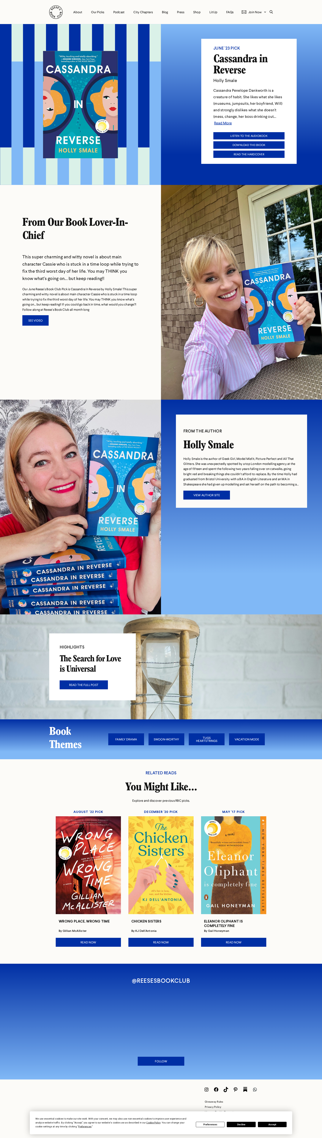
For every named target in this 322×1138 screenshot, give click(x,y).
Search (270, 12)
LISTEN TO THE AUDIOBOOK (249, 135)
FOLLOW (161, 1061)
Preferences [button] (84, 1126)
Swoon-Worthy (166, 739)
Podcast (119, 12)
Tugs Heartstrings (206, 739)
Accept (272, 1124)
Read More (223, 123)
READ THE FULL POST (84, 685)
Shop (197, 12)
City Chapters (143, 12)
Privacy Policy (213, 1106)
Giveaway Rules (214, 1101)
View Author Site (206, 495)
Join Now (255, 12)
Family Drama (126, 739)
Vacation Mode (247, 739)
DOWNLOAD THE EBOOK (249, 145)
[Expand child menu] (265, 12)
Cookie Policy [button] (153, 1122)
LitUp (213, 12)
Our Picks (97, 12)
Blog (165, 12)
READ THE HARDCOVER (249, 154)
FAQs (229, 12)
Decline (241, 1124)
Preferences (210, 1124)
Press (180, 12)
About (77, 12)
